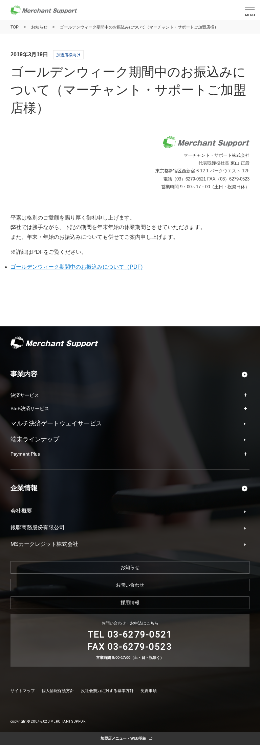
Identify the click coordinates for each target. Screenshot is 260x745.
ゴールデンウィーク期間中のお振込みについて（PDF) (76, 267)
